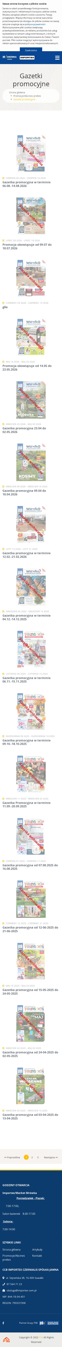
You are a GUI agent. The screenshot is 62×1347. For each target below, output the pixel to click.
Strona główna (17, 92)
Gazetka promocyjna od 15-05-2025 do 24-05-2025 (30, 991)
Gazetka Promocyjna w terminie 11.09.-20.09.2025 (26, 804)
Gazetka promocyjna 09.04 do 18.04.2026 (24, 492)
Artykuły (37, 1249)
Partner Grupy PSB (28, 1322)
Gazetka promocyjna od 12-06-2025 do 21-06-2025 (30, 929)
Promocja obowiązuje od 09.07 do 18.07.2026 (27, 246)
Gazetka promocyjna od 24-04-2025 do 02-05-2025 (30, 1054)
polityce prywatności (35, 24)
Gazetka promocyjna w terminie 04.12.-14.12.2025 (26, 617)
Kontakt (37, 1255)
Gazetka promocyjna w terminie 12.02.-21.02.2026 (26, 555)
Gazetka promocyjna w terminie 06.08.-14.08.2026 (26, 184)
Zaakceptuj (31, 50)
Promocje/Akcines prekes (27, 95)
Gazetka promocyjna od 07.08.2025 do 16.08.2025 (30, 867)
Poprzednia (13, 1157)
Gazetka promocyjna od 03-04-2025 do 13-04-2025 (30, 1116)
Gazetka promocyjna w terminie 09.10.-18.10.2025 (26, 742)
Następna (50, 1157)
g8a (5, 307)
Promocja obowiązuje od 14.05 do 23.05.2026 (27, 367)
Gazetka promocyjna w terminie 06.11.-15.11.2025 (26, 679)
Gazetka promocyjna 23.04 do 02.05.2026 (24, 430)
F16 (41, 1337)
